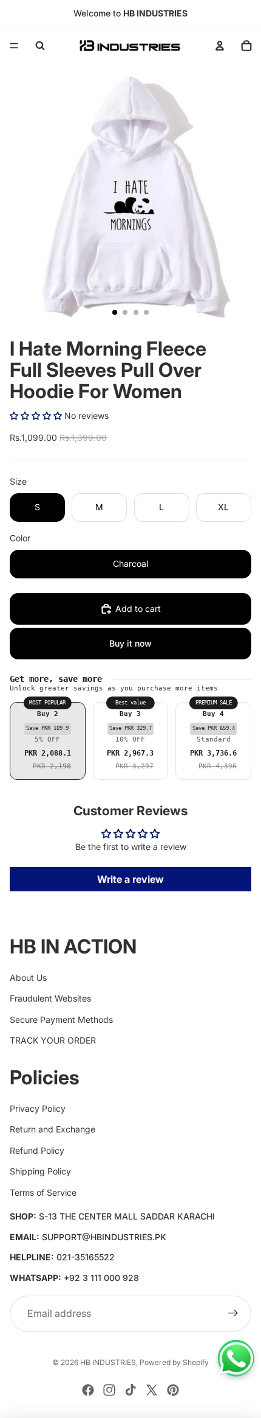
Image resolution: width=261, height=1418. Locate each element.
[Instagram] (109, 1390)
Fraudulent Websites (50, 998)
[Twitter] (151, 1390)
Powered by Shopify (174, 1362)
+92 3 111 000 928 (101, 1277)
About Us (28, 977)
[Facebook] (88, 1390)
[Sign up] (233, 1314)
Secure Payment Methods (61, 1019)
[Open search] (40, 45)
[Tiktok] (130, 1390)
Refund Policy (37, 1150)
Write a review (130, 879)
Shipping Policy (40, 1171)
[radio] (48, 741)
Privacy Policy (38, 1108)
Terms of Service (43, 1192)
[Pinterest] (173, 1390)
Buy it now (130, 643)
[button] (36, 415)
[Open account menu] (219, 45)
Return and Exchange (52, 1129)
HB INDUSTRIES (108, 1362)
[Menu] (14, 46)
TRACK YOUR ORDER (53, 1040)
